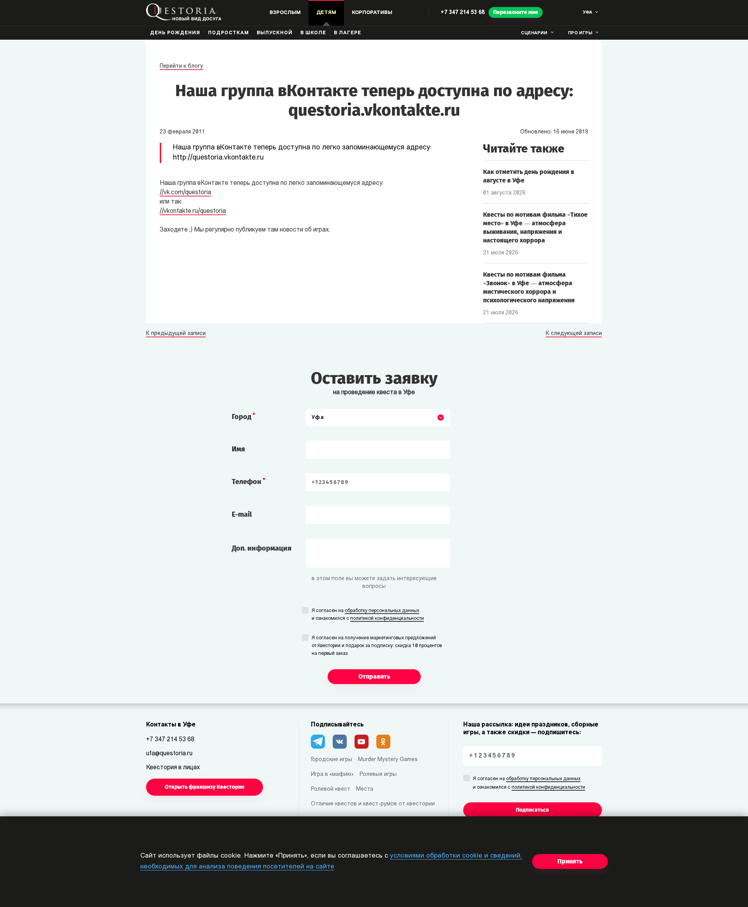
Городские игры (331, 760)
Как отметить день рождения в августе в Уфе (528, 176)
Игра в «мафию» (332, 774)
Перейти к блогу (181, 66)
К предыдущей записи (176, 334)
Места (364, 789)
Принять (569, 861)
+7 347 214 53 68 (463, 13)
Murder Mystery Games (388, 760)
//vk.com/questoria (185, 192)
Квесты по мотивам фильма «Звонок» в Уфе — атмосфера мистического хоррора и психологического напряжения (529, 287)
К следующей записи (574, 334)
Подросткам (228, 33)
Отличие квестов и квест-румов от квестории (373, 804)
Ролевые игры (378, 774)
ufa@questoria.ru (169, 754)
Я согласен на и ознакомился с (368, 615)
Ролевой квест (330, 789)
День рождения (175, 33)
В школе (313, 33)
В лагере (347, 33)
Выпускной (275, 33)
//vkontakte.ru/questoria (193, 211)
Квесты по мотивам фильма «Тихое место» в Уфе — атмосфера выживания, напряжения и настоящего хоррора (535, 227)
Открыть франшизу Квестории (204, 787)
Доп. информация (261, 548)
